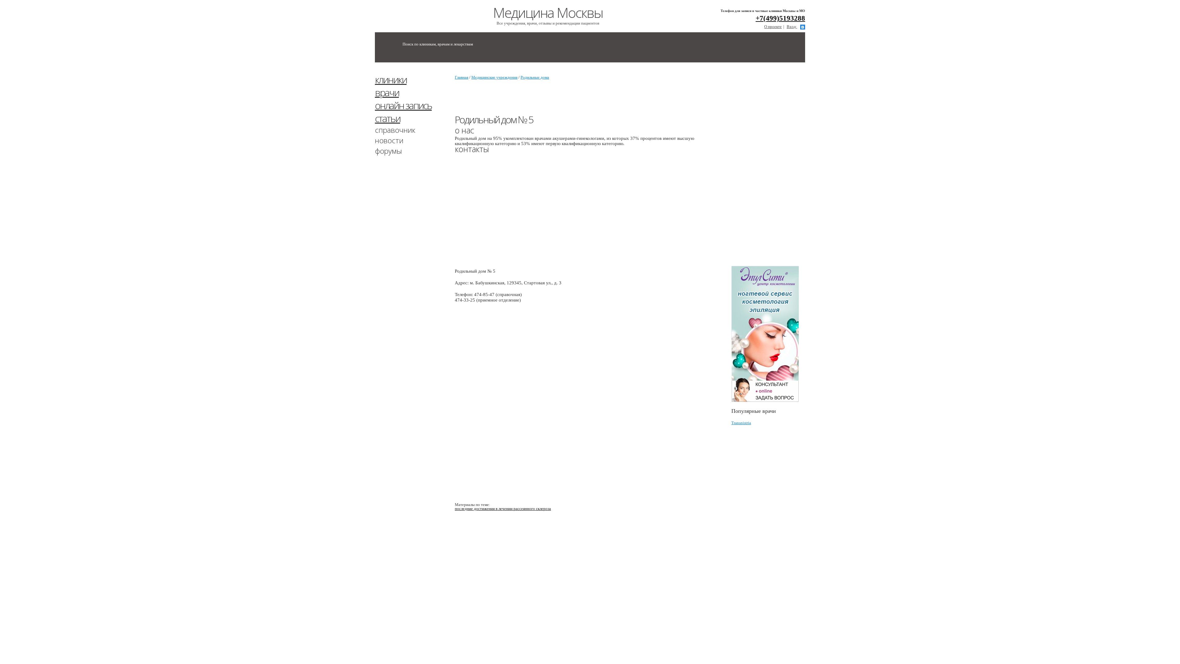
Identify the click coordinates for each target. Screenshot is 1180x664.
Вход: (792, 26)
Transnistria (741, 423)
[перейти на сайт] (768, 334)
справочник (395, 130)
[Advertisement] (777, 167)
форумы (388, 151)
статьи (387, 118)
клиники (391, 79)
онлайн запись (403, 105)
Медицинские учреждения (494, 77)
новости (389, 140)
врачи (387, 92)
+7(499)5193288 (780, 18)
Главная (461, 77)
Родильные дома (535, 77)
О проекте (773, 26)
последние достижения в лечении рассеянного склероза (503, 508)
